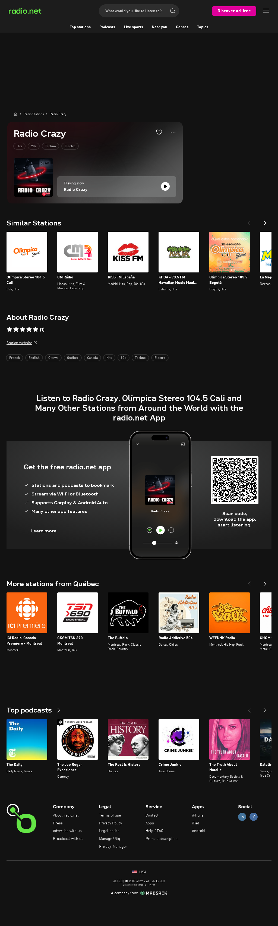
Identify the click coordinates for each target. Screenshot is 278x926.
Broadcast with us (68, 839)
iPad (195, 823)
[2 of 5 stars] (16, 329)
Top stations (80, 27)
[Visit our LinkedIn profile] (242, 817)
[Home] (16, 114)
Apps (150, 823)
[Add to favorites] (159, 132)
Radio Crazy (75, 190)
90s (33, 146)
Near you (159, 27)
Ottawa (53, 358)
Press (58, 823)
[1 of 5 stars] (9, 329)
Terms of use (110, 815)
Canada (92, 358)
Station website (19, 343)
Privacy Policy (110, 823)
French (14, 358)
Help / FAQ (154, 831)
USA (142, 872)
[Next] (264, 220)
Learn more (43, 531)
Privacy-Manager (113, 847)
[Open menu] (266, 11)
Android (198, 831)
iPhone (197, 815)
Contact (152, 815)
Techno (50, 146)
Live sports (133, 27)
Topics (202, 27)
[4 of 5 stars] (29, 329)
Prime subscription (162, 839)
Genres (182, 27)
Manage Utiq (109, 839)
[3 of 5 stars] (22, 329)
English (34, 358)
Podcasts (107, 27)
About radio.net (66, 815)
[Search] (172, 11)
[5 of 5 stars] (35, 329)
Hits (19, 146)
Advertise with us (67, 831)
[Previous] (249, 220)
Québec (72, 358)
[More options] (173, 132)
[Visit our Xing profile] (253, 817)
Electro (70, 146)
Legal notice (109, 831)
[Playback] (165, 186)
